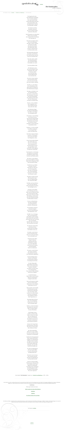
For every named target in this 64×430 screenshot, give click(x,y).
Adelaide (33, 393)
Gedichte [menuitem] (12, 12)
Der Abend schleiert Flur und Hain (32, 395)
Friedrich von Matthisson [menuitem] (20, 12)
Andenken (33, 391)
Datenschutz (32, 423)
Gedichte (34, 408)
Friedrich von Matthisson (37, 375)
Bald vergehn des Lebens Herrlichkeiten (33, 389)
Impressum (32, 422)
